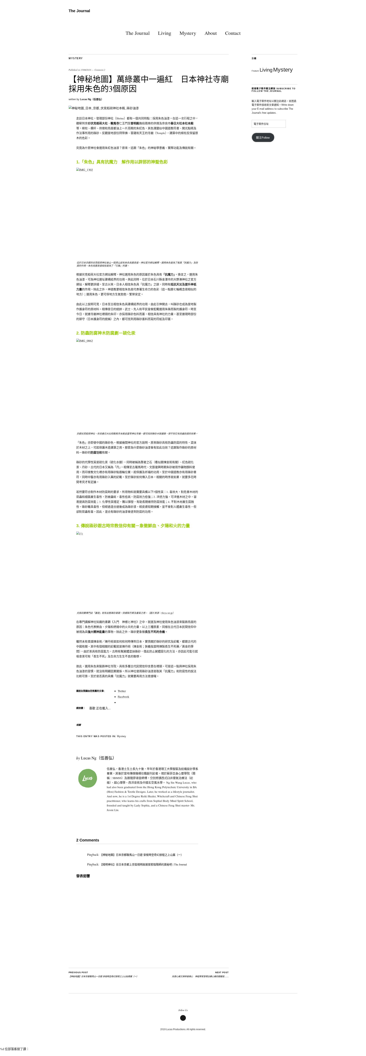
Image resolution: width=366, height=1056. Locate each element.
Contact (233, 33)
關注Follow (263, 137)
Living (164, 33)
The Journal (79, 11)
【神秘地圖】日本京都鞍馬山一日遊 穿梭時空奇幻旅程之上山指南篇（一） (103, 974)
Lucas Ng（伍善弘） (92, 99)
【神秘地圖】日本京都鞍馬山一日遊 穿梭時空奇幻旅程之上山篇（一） (141, 854)
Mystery (188, 33)
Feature (255, 71)
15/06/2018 (86, 69)
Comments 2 (100, 69)
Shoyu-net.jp (167, 612)
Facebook (183, 1020)
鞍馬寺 (115, 123)
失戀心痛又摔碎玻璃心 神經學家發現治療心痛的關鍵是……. (200, 974)
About (211, 33)
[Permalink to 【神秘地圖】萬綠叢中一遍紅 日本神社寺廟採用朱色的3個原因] (104, 108)
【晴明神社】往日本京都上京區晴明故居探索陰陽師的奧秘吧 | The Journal (143, 864)
